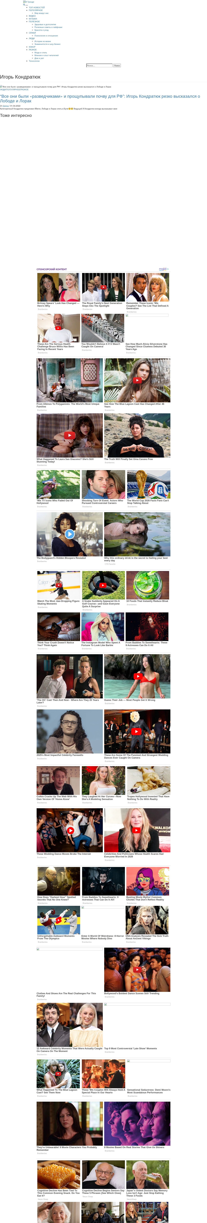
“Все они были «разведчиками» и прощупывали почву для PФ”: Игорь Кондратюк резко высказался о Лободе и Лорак (100, 98)
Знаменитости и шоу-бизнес (47, 44)
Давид (6, 105)
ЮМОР (32, 46)
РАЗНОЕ (33, 49)
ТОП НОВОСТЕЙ (37, 7)
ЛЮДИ (32, 38)
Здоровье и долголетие (45, 24)
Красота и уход (41, 29)
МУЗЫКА (33, 18)
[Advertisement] (21, 193)
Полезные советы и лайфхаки (48, 27)
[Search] (24, 4)
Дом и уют (39, 58)
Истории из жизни (42, 41)
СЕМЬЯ (32, 32)
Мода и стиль (40, 52)
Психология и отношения (46, 35)
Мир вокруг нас (41, 13)
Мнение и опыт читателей (46, 55)
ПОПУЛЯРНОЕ (36, 10)
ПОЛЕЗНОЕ (34, 21)
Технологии (34, 60)
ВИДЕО (32, 15)
